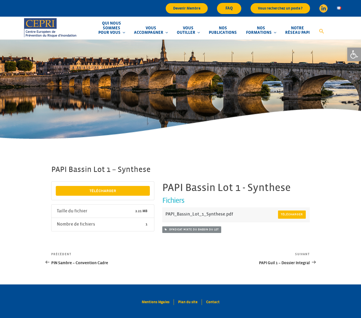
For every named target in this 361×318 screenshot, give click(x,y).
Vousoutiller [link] (186, 30)
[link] (354, 54)
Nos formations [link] (259, 30)
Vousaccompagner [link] (148, 30)
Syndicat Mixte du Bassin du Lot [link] (193, 229)
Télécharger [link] (103, 191)
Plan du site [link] (187, 302)
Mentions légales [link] (155, 302)
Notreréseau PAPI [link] (297, 30)
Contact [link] (213, 302)
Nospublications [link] (223, 30)
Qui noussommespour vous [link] (109, 28)
